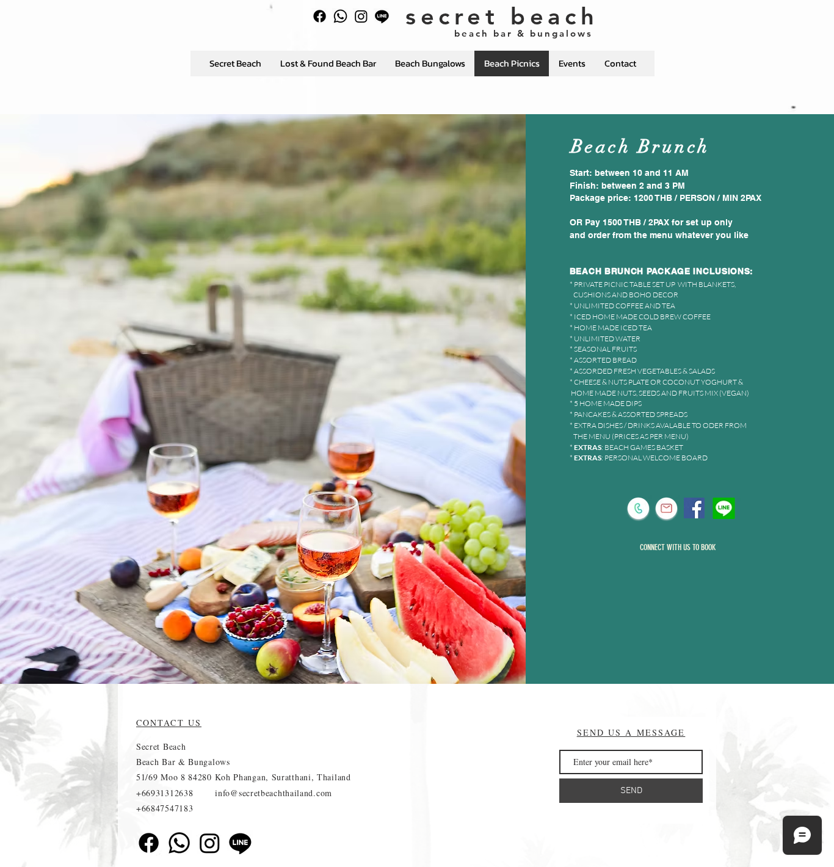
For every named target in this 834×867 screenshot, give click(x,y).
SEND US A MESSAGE (631, 732)
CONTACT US (168, 722)
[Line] (382, 16)
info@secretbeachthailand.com (273, 793)
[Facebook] (319, 16)
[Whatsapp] (340, 16)
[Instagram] (361, 16)
